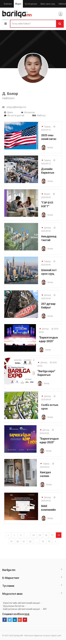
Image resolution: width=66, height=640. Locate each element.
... (27, 535)
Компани (8, 4)
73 (49, 541)
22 (30, 541)
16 (46, 535)
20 (18, 541)
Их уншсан (29, 112)
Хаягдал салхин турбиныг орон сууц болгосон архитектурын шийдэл (49, 474)
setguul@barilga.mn (16, 107)
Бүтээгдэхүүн (31, 4)
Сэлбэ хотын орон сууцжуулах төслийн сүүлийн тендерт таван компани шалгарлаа (49, 406)
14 (33, 535)
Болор (50, 147)
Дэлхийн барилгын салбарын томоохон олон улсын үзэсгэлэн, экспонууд (49, 170)
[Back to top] (57, 622)
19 (11, 541)
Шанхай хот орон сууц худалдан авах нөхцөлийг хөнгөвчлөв (49, 271)
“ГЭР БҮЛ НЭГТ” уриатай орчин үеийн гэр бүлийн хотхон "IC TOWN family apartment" (49, 204)
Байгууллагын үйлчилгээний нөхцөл (21, 609)
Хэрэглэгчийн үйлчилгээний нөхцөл (21, 603)
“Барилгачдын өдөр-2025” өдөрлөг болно (49, 440)
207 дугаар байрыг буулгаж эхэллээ (48, 305)
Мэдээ (18, 4)
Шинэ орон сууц (48, 4)
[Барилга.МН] (17, 14)
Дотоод (46, 227)
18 (59, 535)
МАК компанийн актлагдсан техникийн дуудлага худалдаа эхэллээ (48, 507)
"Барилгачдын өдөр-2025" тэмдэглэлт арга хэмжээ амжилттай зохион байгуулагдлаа (49, 339)
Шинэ (10, 112)
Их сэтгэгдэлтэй (16, 115)
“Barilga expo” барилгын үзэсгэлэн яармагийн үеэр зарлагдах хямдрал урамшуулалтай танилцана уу (48, 373)
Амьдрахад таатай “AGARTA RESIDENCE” (49, 238)
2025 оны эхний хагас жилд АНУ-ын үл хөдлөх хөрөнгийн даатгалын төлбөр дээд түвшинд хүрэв (50, 137)
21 (24, 541)
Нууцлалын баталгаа (13, 606)
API (45, 609)
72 (43, 541)
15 (40, 535)
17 (52, 535)
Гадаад (45, 126)
